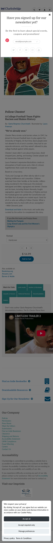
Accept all (26, 519)
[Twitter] (13, 49)
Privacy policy (9, 538)
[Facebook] (20, 49)
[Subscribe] (37, 42)
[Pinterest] (26, 49)
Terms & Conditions (24, 538)
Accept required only (26, 525)
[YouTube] (38, 49)
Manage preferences (27, 531)
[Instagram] (32, 49)
